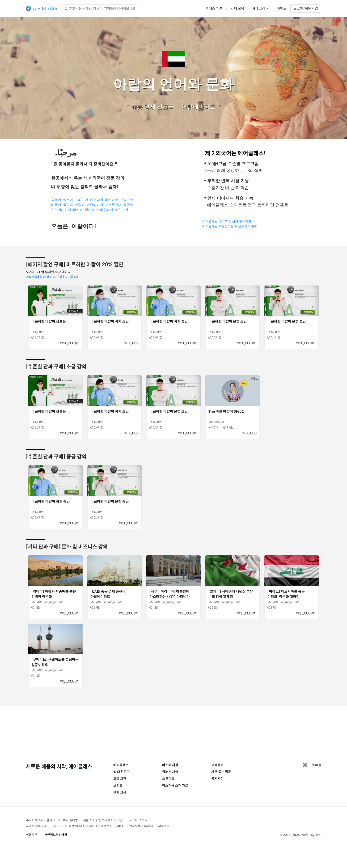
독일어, (69, 205)
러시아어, (112, 200)
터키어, (79, 210)
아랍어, (80, 205)
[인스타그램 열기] (305, 765)
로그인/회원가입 (305, 8)
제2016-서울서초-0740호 (106, 826)
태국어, (57, 205)
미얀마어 (121, 210)
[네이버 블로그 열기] (316, 765)
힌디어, (90, 210)
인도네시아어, (61, 210)
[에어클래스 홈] (41, 8)
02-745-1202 (138, 820)
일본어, (68, 200)
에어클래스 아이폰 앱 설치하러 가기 (226, 222)
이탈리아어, (95, 205)
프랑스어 (126, 200)
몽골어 (128, 205)
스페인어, (82, 200)
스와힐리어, (105, 210)
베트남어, (97, 200)
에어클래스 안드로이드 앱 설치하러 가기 (229, 227)
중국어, (56, 200)
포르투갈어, (114, 205)
